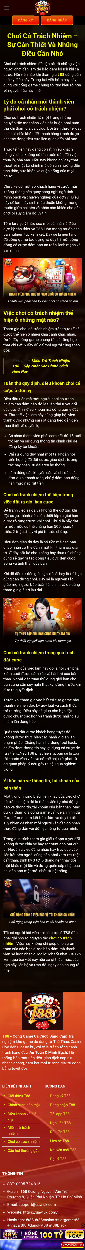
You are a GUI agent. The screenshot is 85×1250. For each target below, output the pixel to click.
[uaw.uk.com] (42, 8)
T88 (5, 1036)
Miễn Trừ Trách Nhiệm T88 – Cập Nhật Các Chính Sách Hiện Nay (41, 366)
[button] (6, 8)
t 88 (61, 74)
